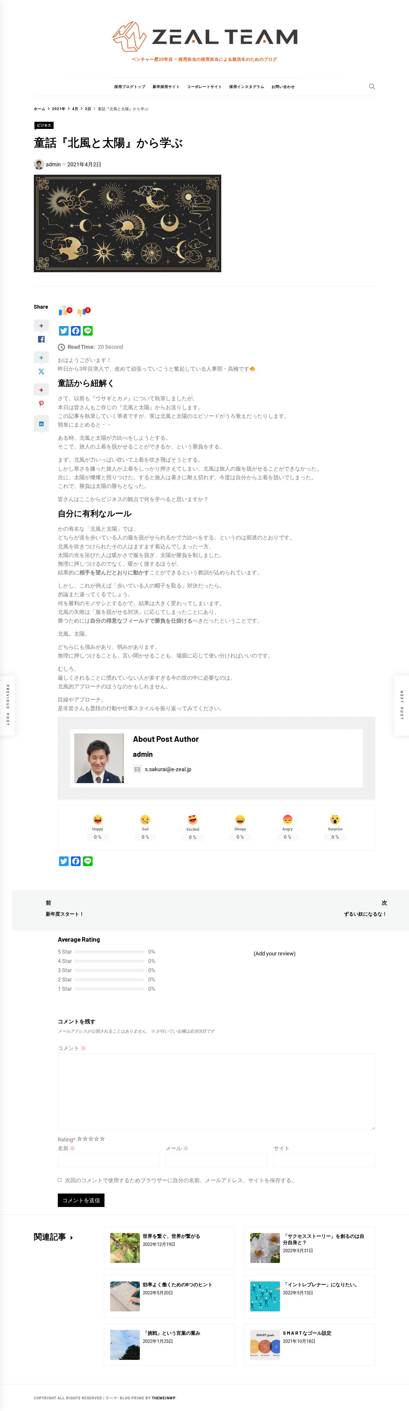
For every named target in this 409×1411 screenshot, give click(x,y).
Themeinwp (163, 1398)
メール (177, 1148)
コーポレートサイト (204, 87)
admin (53, 164)
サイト (282, 1148)
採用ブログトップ (130, 87)
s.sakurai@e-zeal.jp (168, 769)
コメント (72, 1048)
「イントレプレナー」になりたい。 (321, 1284)
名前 (66, 1148)
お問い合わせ (283, 87)
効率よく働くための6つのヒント (178, 1284)
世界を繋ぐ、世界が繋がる (171, 1236)
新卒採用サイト (166, 87)
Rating (66, 1139)
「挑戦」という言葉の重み (171, 1333)
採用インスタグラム (246, 87)
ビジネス (44, 125)
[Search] (372, 86)
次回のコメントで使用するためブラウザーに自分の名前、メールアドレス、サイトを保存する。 (181, 1180)
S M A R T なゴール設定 (307, 1333)
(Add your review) (275, 953)
